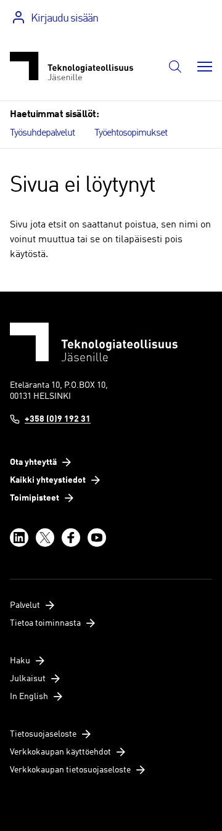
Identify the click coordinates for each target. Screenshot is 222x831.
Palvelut (25, 605)
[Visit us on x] (45, 537)
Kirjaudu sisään (64, 18)
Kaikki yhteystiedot (48, 480)
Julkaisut (28, 678)
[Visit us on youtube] (97, 537)
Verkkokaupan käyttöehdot (60, 752)
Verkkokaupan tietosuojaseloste (70, 770)
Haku (20, 661)
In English (29, 696)
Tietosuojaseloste (43, 734)
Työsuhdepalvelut (42, 133)
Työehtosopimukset (130, 133)
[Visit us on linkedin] (19, 537)
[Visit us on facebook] (71, 537)
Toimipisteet (34, 498)
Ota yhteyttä (33, 462)
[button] (175, 66)
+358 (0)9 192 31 (58, 419)
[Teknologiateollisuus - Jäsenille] (71, 66)
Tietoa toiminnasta (45, 623)
